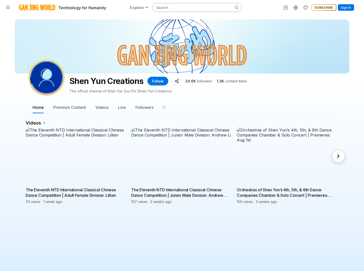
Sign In (346, 7)
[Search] (164, 107)
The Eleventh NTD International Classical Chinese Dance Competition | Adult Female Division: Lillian (71, 192)
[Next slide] (338, 156)
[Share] (176, 81)
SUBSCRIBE (323, 7)
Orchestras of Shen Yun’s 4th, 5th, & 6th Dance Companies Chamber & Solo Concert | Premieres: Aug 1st (282, 192)
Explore (137, 7)
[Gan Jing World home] (37, 7)
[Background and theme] (306, 7)
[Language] (296, 7)
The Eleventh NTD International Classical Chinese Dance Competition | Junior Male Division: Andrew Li (177, 192)
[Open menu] (7, 7)
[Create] (286, 7)
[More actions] (123, 189)
